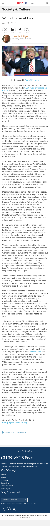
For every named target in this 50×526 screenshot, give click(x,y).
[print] (27, 30)
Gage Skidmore (32, 80)
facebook (3, 509)
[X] (5, 30)
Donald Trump (10, 432)
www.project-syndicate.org (14, 423)
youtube (14, 509)
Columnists (5, 483)
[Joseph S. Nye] (6, 38)
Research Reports (7, 486)
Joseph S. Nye (20, 36)
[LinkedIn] (13, 30)
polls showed (35, 352)
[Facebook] (20, 30)
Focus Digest (5, 488)
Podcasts (4, 480)
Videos (3, 477)
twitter (9, 509)
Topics (3, 475)
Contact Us (26, 518)
